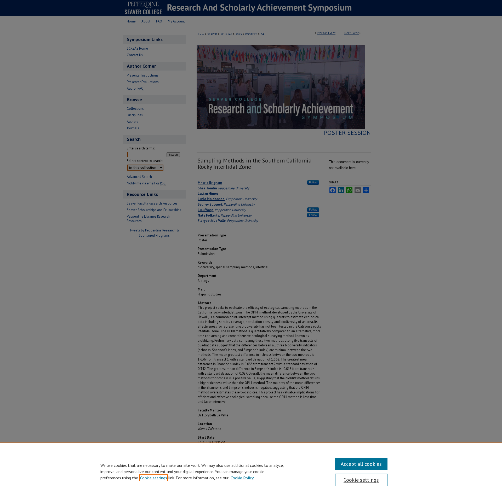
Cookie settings (153, 477)
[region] (251, 471)
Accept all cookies (361, 464)
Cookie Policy (242, 477)
